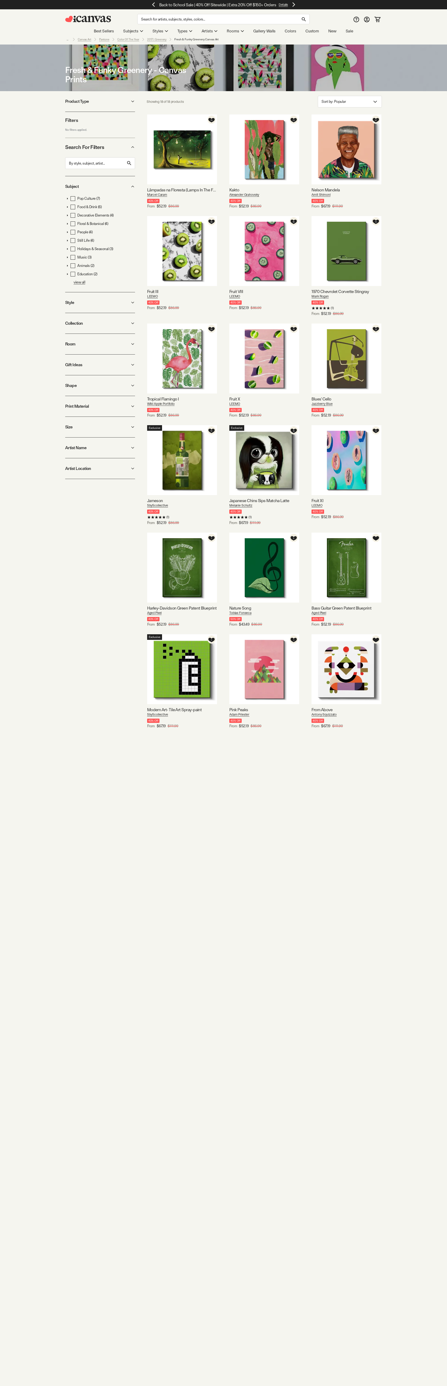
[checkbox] (73, 198)
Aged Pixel (154, 613)
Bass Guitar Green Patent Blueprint (341, 608)
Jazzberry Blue (322, 404)
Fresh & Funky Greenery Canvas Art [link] (196, 39)
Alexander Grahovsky (244, 195)
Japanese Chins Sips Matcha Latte (259, 500)
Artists (207, 31)
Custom (312, 31)
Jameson (155, 500)
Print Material (77, 406)
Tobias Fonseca (240, 613)
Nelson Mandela (326, 189)
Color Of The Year (128, 39)
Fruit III (153, 291)
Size (69, 426)
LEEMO (152, 296)
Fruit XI (317, 500)
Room (70, 343)
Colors (290, 31)
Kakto (234, 189)
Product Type (77, 101)
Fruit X (234, 398)
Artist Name (75, 447)
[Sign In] (367, 19)
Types (182, 31)
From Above (322, 709)
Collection (74, 323)
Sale (349, 31)
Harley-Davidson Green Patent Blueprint (182, 608)
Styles (157, 31)
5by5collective (157, 505)
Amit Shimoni (321, 195)
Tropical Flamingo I (163, 398)
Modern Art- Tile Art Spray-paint (174, 709)
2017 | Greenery (156, 39)
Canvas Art (84, 39)
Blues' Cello (321, 398)
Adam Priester (239, 714)
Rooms (233, 31)
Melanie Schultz (240, 505)
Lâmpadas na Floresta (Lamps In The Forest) (182, 189)
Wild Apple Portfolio (161, 404)
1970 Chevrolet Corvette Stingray (340, 291)
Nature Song (240, 608)
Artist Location (78, 468)
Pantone (104, 39)
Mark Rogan (320, 296)
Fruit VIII (236, 291)
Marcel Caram (157, 195)
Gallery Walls (264, 31)
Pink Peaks (238, 709)
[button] (67, 198)
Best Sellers (104, 31)
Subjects (130, 31)
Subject (72, 186)
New (332, 31)
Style (69, 302)
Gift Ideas (73, 364)
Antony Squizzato (324, 714)
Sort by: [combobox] (334, 101)
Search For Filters (84, 147)
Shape (71, 385)
